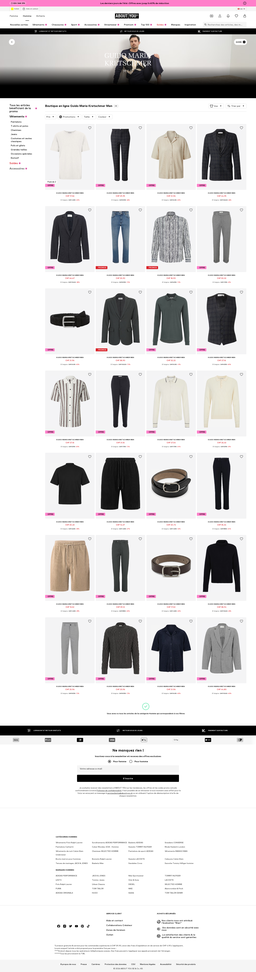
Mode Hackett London (175, 847)
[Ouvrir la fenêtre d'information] (245, 3)
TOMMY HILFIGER (173, 876)
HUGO (95, 893)
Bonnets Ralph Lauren (102, 859)
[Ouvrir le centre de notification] (228, 15)
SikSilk (131, 893)
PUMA (58, 888)
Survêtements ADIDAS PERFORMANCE (109, 842)
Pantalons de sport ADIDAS (140, 851)
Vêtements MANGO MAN (176, 851)
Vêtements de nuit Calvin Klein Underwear (69, 853)
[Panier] (245, 16)
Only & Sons (133, 880)
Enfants (40, 16)
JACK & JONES (98, 876)
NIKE (130, 888)
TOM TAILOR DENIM (174, 893)
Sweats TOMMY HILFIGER (140, 847)
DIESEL (131, 884)
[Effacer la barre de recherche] (244, 24)
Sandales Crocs (135, 863)
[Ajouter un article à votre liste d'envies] (90, 128)
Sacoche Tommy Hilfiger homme (179, 863)
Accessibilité (165, 964)
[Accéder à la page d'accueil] (71, 915)
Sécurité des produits (186, 964)
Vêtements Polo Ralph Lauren (69, 842)
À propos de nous (68, 964)
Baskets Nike (98, 863)
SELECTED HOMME (173, 884)
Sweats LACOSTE (136, 859)
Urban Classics (98, 884)
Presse (84, 964)
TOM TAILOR (98, 888)
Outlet (16, 9)
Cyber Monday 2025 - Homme (105, 847)
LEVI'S (58, 880)
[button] (216, 106)
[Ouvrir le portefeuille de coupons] (211, 16)
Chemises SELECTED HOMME (105, 851)
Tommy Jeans (98, 880)
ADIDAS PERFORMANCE (66, 876)
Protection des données (116, 964)
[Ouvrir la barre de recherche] (205, 24)
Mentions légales (147, 964)
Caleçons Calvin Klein (174, 859)
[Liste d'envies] (236, 16)
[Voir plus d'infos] (69, 202)
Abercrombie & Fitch (174, 888)
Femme (14, 16)
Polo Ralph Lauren (64, 884)
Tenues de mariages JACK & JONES (72, 863)
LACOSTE (169, 880)
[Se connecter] (220, 16)
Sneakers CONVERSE (174, 842)
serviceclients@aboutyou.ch (120, 793)
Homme (27, 16)
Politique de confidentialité (109, 790)
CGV (133, 964)
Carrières (96, 964)
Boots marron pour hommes (68, 859)
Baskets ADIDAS (135, 842)
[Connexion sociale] (58, 926)
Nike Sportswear (136, 876)
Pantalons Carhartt (65, 847)
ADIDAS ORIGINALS (64, 893)
